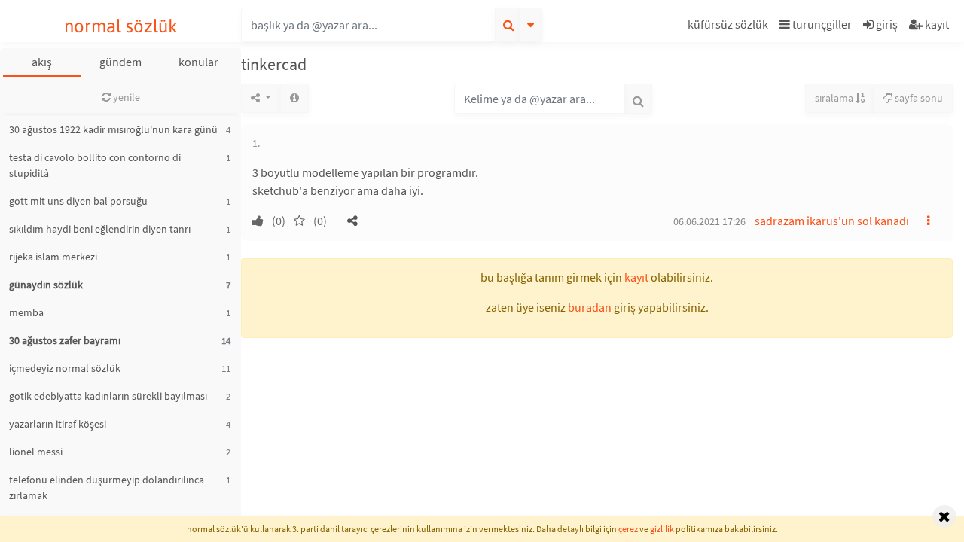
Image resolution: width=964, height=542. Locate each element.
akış (42, 61)
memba (26, 312)
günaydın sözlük (46, 284)
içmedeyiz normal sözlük (64, 368)
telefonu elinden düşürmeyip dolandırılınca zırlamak (106, 487)
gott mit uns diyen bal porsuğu (78, 201)
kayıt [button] (636, 277)
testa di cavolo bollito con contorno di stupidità (95, 165)
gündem (120, 61)
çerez (628, 528)
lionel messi (36, 451)
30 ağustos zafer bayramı (64, 340)
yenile (125, 97)
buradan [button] (590, 307)
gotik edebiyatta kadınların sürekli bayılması (108, 396)
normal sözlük (121, 26)
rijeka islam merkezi (53, 256)
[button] (730, 26)
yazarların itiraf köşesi (57, 424)
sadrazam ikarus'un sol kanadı (832, 220)
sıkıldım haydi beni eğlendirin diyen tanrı (100, 229)
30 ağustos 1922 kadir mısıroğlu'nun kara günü (113, 129)
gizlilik (662, 528)
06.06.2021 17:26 (709, 221)
